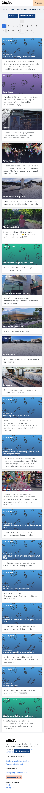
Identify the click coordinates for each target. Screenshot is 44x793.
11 (13, 31)
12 (18, 31)
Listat (12, 9)
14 (27, 31)
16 (36, 31)
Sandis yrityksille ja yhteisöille (17, 761)
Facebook (9, 785)
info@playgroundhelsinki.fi (16, 772)
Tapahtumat (21, 9)
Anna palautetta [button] (14, 777)
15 (32, 31)
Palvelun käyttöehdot (14, 764)
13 (22, 31)
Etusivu (5, 9)
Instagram (10, 787)
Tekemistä (33, 9)
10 (8, 31)
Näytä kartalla (22, 751)
